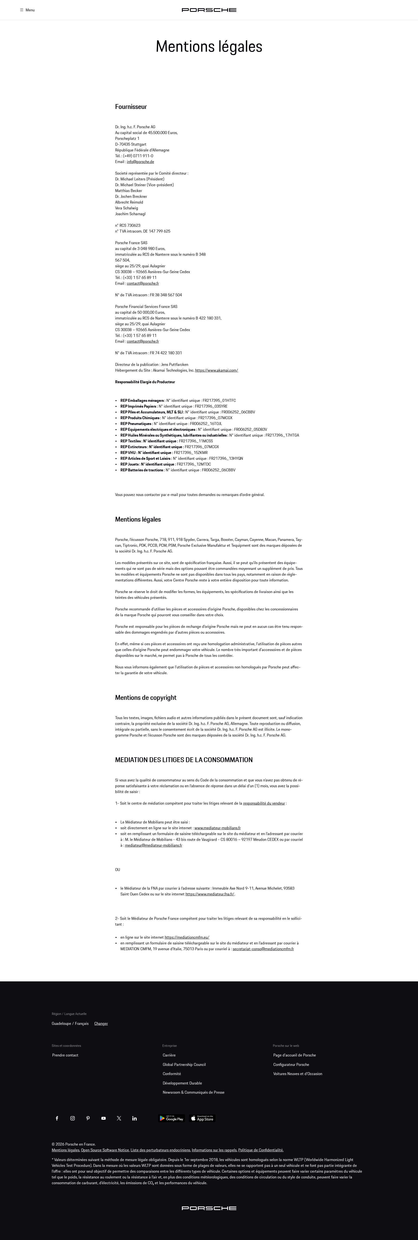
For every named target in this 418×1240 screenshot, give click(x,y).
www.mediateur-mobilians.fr (217, 828)
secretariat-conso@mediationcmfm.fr (263, 949)
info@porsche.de (140, 161)
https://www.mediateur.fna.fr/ (210, 894)
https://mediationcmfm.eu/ (187, 937)
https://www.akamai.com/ (216, 370)
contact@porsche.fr (143, 283)
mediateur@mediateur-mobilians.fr (153, 845)
